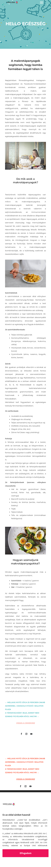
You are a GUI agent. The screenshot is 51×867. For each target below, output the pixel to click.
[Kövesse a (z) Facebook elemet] (21, 734)
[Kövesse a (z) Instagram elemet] (26, 734)
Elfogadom (25, 853)
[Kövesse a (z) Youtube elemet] (31, 734)
